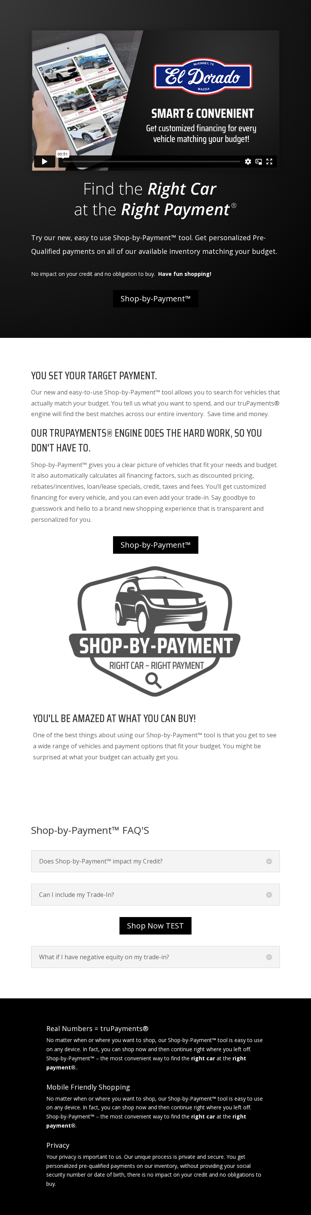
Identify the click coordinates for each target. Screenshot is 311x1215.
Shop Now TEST (155, 925)
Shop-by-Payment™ (156, 298)
